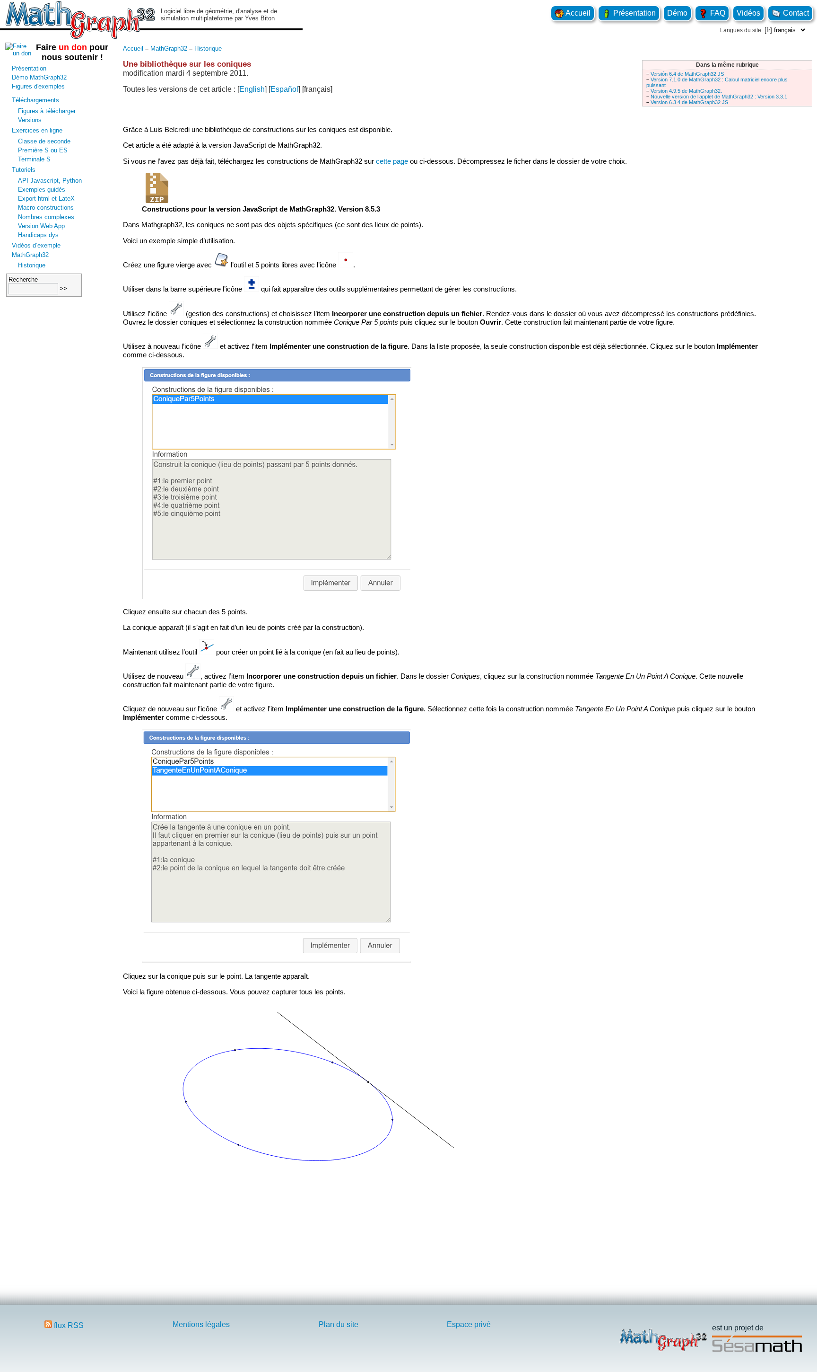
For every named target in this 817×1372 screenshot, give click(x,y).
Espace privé (469, 1324)
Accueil (577, 13)
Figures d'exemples (38, 86)
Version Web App (41, 226)
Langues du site (740, 30)
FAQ (716, 13)
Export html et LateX (46, 198)
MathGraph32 (30, 254)
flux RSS (68, 1325)
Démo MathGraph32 (39, 77)
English (252, 89)
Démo (677, 13)
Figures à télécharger (47, 111)
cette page (392, 161)
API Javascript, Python (50, 180)
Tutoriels (23, 169)
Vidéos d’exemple (36, 245)
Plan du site (338, 1324)
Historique (31, 265)
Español (284, 89)
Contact (795, 13)
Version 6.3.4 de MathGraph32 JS (689, 102)
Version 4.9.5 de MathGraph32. (686, 91)
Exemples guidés (41, 189)
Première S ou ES (43, 150)
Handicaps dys (38, 235)
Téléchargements (35, 100)
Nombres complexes (46, 217)
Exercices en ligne (37, 130)
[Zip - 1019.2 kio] (157, 200)
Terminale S (34, 159)
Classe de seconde (44, 141)
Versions (30, 120)
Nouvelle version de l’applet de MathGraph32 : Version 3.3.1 (719, 96)
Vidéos (748, 13)
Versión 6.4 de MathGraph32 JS (687, 74)
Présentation (633, 13)
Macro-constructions (46, 207)
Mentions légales (201, 1324)
